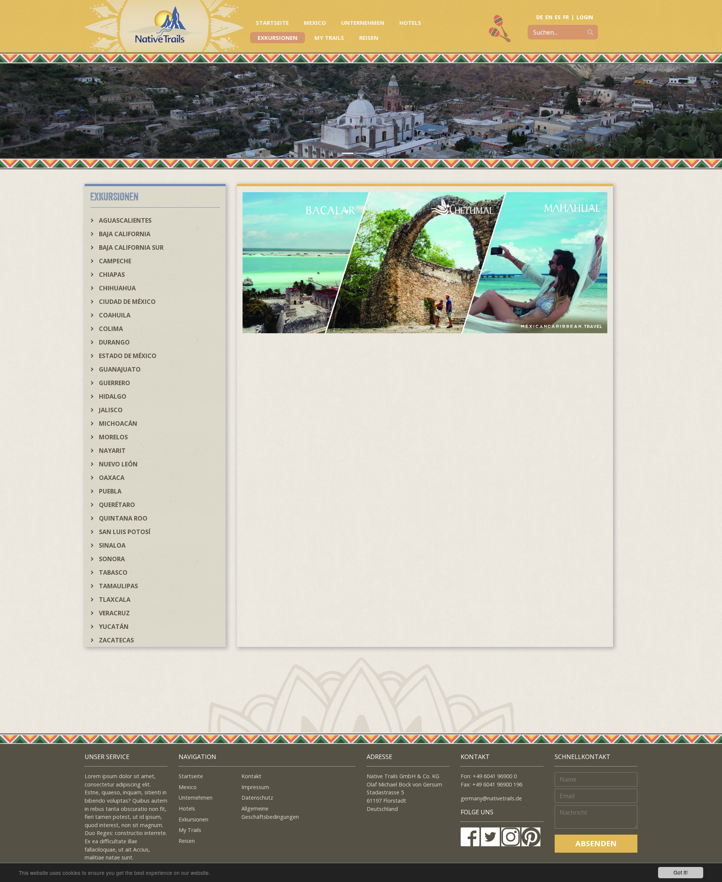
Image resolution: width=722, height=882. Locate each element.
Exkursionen (277, 37)
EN (548, 17)
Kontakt (251, 776)
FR (566, 17)
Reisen (368, 37)
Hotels (410, 22)
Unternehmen (362, 22)
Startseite (272, 22)
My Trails (329, 37)
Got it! (680, 872)
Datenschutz (257, 797)
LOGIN (584, 17)
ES (558, 17)
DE (539, 17)
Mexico (315, 22)
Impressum (255, 787)
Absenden (596, 843)
